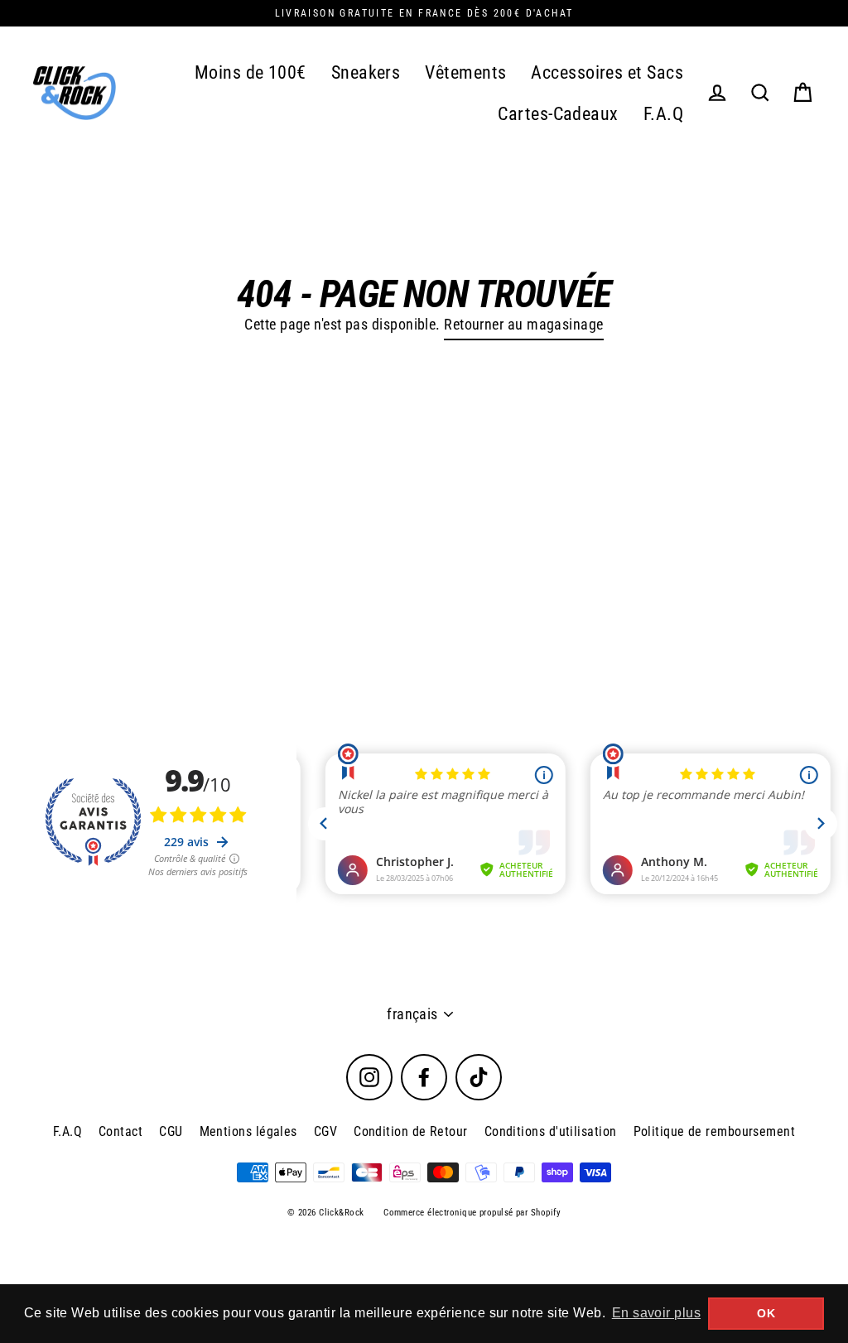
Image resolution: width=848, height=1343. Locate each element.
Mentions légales (248, 1131)
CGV (325, 1131)
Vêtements (465, 72)
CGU (170, 1131)
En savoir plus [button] (656, 1313)
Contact (120, 1131)
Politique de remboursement (715, 1131)
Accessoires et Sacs (607, 72)
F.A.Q (663, 113)
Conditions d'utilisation (550, 1131)
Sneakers (366, 72)
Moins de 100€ (250, 72)
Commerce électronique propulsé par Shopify (472, 1212)
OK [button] (766, 1313)
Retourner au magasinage (523, 324)
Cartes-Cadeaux (558, 113)
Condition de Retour (411, 1131)
